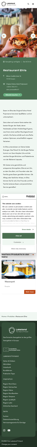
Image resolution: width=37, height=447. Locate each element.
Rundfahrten (7, 370)
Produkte (11, 316)
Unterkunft (7, 367)
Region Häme (8, 390)
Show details (26, 229)
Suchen (5, 416)
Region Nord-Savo (9, 384)
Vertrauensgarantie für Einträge (14, 422)
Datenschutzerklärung (11, 419)
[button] (4, 36)
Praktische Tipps (9, 374)
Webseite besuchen (12, 95)
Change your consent (9, 444)
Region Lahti (7, 403)
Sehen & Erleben (9, 361)
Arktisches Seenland (10, 406)
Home (4, 316)
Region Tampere (9, 396)
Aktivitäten (7, 364)
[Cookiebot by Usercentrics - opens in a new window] (26, 196)
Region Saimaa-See (10, 387)
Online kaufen (9, 263)
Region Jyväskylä (9, 400)
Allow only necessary (18, 248)
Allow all (19, 236)
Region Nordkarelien (10, 393)
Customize (17, 242)
